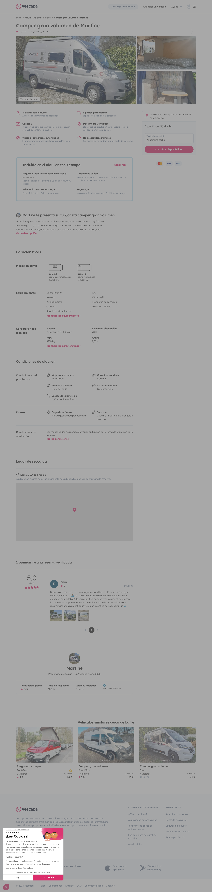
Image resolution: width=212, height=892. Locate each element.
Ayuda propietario (175, 837)
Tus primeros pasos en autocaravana (140, 827)
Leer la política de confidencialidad (19, 868)
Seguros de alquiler (176, 825)
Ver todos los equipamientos (63, 315)
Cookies (110, 885)
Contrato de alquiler (176, 819)
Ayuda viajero (135, 844)
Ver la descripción (26, 233)
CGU (79, 885)
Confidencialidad (94, 885)
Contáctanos (55, 885)
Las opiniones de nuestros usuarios (142, 836)
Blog (43, 885)
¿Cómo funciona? (137, 814)
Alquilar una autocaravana (142, 819)
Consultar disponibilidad (169, 149)
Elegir (18, 877)
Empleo (69, 885)
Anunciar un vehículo (155, 6)
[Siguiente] (69, 745)
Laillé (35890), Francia (38, 31)
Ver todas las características (63, 345)
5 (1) (21, 31)
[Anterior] (19, 745)
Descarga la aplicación (123, 6)
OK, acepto (48, 877)
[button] (6, 887)
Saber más (120, 164)
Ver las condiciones (57, 438)
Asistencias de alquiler (178, 831)
